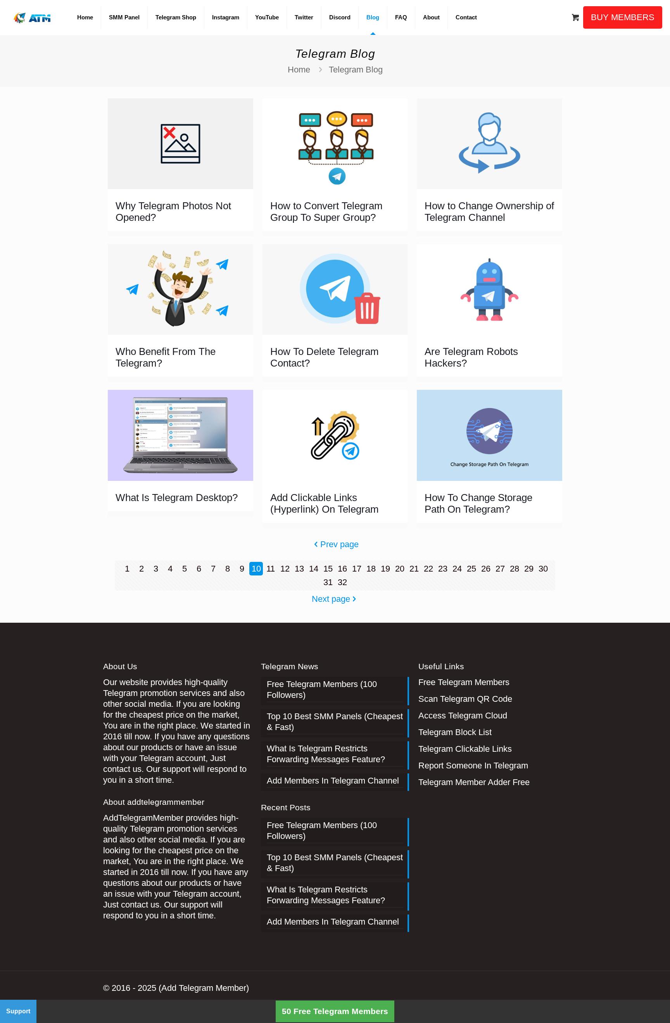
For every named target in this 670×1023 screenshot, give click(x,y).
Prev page (339, 544)
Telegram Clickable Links (465, 749)
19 (385, 569)
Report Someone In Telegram (473, 765)
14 (313, 569)
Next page (331, 599)
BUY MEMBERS (622, 17)
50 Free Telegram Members (335, 1011)
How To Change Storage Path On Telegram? (478, 503)
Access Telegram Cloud (462, 715)
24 (457, 569)
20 (399, 569)
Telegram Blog (356, 69)
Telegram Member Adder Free (474, 782)
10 (256, 569)
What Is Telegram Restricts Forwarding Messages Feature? (326, 754)
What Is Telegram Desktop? (177, 497)
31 (328, 582)
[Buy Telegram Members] (33, 17)
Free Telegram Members (463, 682)
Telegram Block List (455, 732)
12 (285, 569)
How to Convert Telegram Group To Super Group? (326, 211)
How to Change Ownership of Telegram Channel (489, 211)
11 (270, 569)
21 (414, 569)
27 (500, 569)
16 (342, 569)
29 (529, 569)
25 (471, 569)
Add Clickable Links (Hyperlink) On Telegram (324, 503)
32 (342, 582)
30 (543, 569)
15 (328, 569)
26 (485, 569)
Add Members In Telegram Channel (333, 780)
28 (514, 569)
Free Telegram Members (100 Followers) (322, 689)
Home (299, 69)
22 (428, 569)
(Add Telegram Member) (204, 988)
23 (442, 569)
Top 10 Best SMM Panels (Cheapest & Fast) (335, 721)
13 (299, 569)
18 (371, 569)
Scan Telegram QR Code (465, 699)
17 (356, 569)
